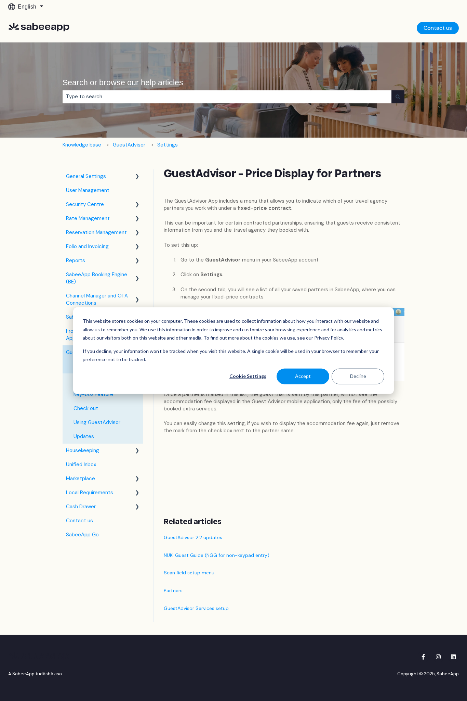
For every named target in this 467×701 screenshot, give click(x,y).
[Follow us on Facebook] (423, 656)
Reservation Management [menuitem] (96, 232)
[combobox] (227, 96)
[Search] (397, 96)
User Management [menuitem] (87, 190)
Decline (358, 376)
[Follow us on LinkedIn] (453, 656)
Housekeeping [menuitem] (82, 450)
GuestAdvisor (129, 144)
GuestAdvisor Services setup (196, 608)
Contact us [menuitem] (79, 520)
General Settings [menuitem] (86, 176)
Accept (303, 376)
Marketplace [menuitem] (80, 478)
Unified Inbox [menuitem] (81, 464)
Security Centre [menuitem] (85, 204)
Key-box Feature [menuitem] (93, 394)
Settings (167, 144)
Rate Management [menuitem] (88, 218)
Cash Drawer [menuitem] (81, 506)
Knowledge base (82, 144)
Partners (173, 590)
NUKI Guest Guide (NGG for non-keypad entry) (216, 555)
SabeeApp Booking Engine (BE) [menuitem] (96, 278)
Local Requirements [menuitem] (89, 492)
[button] (137, 177)
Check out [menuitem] (86, 408)
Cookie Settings (247, 376)
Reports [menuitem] (75, 260)
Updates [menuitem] (84, 436)
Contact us (438, 27)
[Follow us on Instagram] (438, 656)
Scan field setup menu (189, 573)
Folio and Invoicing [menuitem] (87, 246)
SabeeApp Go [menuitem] (82, 534)
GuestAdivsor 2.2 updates (193, 537)
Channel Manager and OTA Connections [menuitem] (97, 299)
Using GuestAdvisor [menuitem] (97, 422)
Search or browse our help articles (123, 82)
